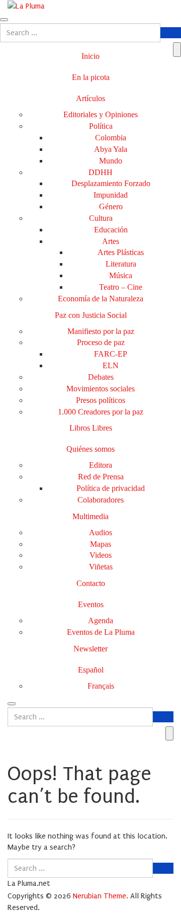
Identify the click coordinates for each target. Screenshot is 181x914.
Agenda (100, 620)
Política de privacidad (110, 488)
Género (111, 206)
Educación (111, 229)
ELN (111, 365)
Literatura (121, 264)
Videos (100, 555)
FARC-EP (110, 354)
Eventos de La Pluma (101, 632)
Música (120, 275)
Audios (100, 532)
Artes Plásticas (121, 252)
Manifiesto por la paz (100, 331)
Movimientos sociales (100, 388)
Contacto (90, 583)
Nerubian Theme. (100, 895)
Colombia (110, 137)
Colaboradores (100, 499)
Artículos (90, 98)
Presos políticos (100, 400)
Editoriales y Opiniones (100, 114)
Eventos (91, 604)
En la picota (91, 77)
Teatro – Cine (120, 287)
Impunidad (111, 195)
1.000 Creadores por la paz (100, 411)
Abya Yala (110, 149)
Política (101, 126)
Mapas (100, 544)
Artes (110, 241)
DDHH (100, 172)
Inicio (90, 56)
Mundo (110, 160)
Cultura (101, 218)
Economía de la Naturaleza (100, 298)
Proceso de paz (101, 342)
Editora (100, 465)
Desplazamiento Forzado (110, 183)
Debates (101, 377)
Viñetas (101, 566)
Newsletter (90, 648)
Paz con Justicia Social (91, 315)
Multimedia (90, 516)
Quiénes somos (90, 449)
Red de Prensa (101, 476)
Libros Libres (90, 428)
